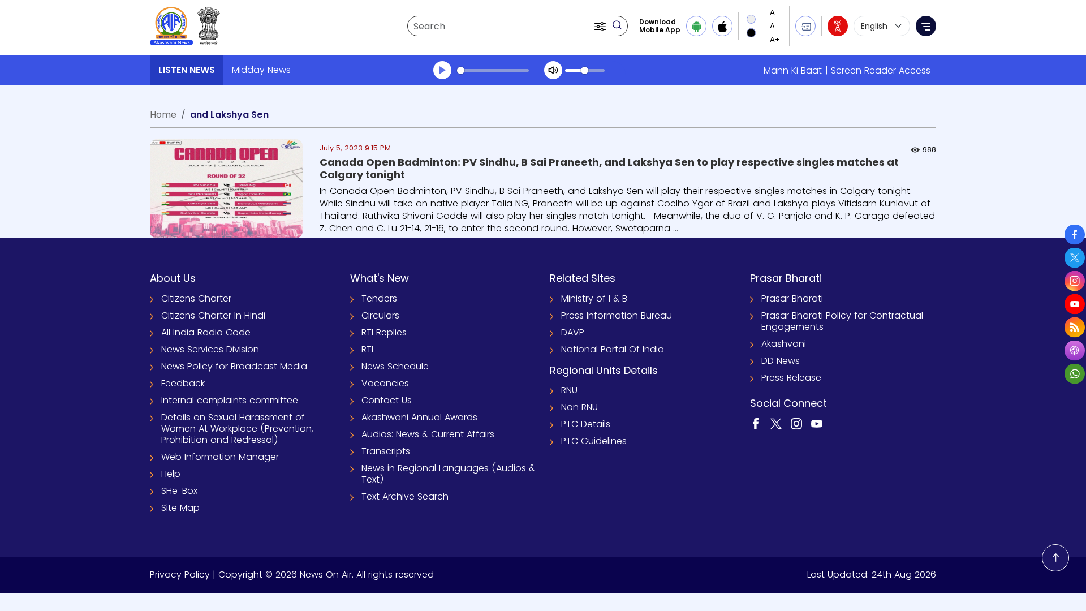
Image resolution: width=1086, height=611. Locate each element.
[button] (601, 26)
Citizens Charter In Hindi (213, 315)
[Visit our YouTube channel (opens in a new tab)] (816, 422)
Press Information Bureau (616, 315)
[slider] (493, 70)
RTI (367, 349)
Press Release (791, 377)
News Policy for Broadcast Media (234, 366)
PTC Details (585, 424)
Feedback (183, 383)
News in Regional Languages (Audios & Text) (448, 474)
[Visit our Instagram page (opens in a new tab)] (796, 422)
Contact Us (386, 400)
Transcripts (385, 451)
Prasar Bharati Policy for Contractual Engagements (842, 321)
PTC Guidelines (594, 441)
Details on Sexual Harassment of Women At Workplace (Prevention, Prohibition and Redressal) (237, 428)
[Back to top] (1055, 557)
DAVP (572, 332)
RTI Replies (384, 332)
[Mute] (553, 70)
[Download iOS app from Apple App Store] (722, 26)
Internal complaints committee (229, 400)
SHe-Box (179, 490)
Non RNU (579, 407)
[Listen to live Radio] (838, 26)
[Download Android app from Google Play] (696, 26)
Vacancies (385, 383)
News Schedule (395, 366)
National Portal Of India (612, 349)
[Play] (442, 70)
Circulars (380, 315)
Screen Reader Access (880, 70)
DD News (780, 360)
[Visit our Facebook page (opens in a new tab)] (755, 422)
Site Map (180, 507)
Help (170, 473)
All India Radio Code (206, 332)
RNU (569, 390)
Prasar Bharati (792, 298)
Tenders (379, 298)
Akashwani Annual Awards (419, 417)
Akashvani (783, 343)
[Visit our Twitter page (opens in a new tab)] (776, 422)
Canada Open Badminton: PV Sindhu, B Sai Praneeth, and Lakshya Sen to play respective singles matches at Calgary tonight (609, 168)
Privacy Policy (180, 574)
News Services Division (210, 349)
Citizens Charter (196, 298)
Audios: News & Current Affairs (427, 434)
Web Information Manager (220, 456)
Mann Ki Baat (793, 70)
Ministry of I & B (594, 298)
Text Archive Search (405, 496)
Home (163, 114)
